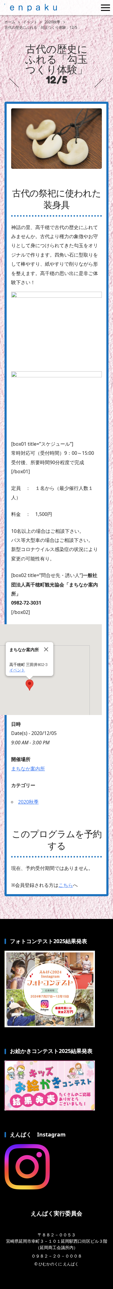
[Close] (46, 649)
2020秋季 (28, 802)
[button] (29, 685)
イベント (17, 670)
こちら (65, 885)
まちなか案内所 (28, 768)
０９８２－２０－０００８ (56, 1256)
